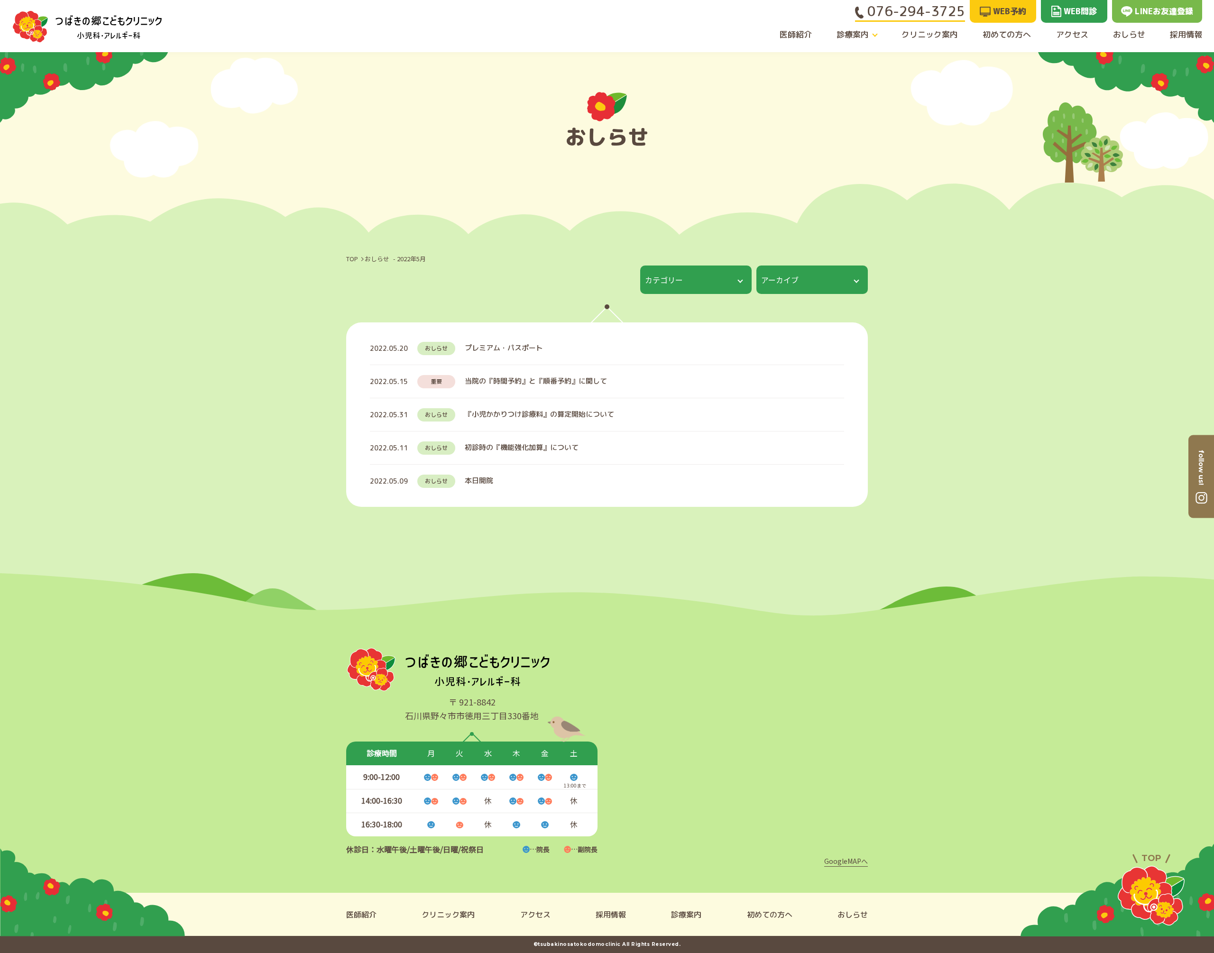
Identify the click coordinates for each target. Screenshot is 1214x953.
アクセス (1072, 34)
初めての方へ (1007, 34)
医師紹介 (796, 34)
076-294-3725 (914, 11)
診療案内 (853, 34)
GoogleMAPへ (846, 861)
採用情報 (1186, 34)
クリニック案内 (929, 34)
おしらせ (1129, 34)
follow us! (1201, 467)
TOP (352, 258)
